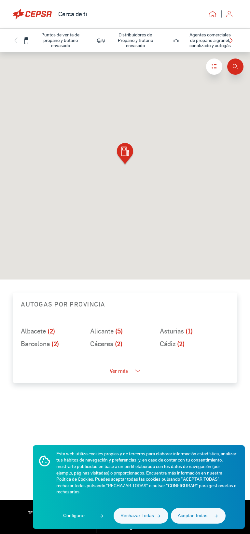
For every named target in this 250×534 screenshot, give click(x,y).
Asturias (176, 331)
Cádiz (172, 343)
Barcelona (40, 343)
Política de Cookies (74, 479)
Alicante (106, 331)
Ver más (119, 370)
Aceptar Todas (192, 515)
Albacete (38, 331)
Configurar (74, 515)
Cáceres (106, 343)
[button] (232, 40)
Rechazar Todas (137, 515)
